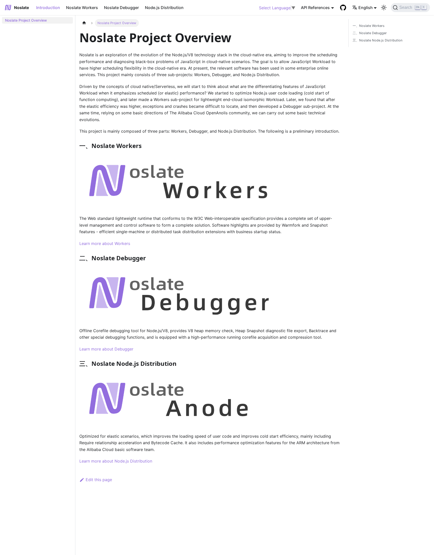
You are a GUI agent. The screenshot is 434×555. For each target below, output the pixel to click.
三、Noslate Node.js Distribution (377, 40)
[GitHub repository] (343, 8)
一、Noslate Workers (369, 26)
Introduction (48, 7)
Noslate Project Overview (26, 20)
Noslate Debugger (121, 7)
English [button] (365, 7)
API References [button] (315, 7)
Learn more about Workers (104, 243)
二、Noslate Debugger (370, 33)
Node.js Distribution (164, 7)
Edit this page (99, 479)
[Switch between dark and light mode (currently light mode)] (384, 8)
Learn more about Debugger (106, 348)
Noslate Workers (82, 7)
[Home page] (84, 23)
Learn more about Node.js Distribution (115, 461)
